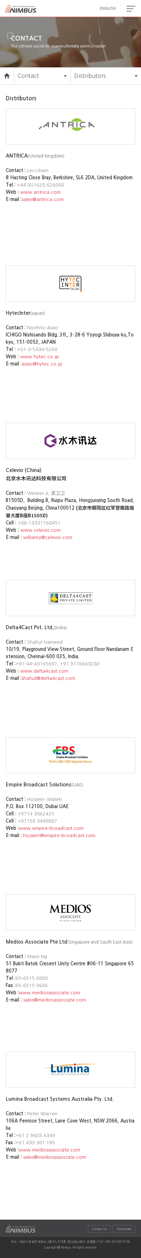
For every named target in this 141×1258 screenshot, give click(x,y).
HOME (7, 75)
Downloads (124, 1229)
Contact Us (99, 1229)
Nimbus (20, 8)
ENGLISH (108, 9)
